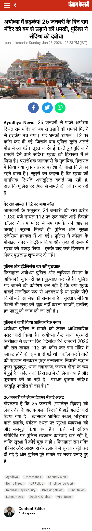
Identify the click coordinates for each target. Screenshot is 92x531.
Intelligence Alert (61, 483)
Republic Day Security (20, 490)
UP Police (36, 483)
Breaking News (52, 490)
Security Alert (57, 477)
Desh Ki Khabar (40, 496)
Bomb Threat (15, 483)
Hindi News (77, 490)
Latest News (14, 496)
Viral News (64, 496)
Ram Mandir (33, 477)
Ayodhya (12, 477)
